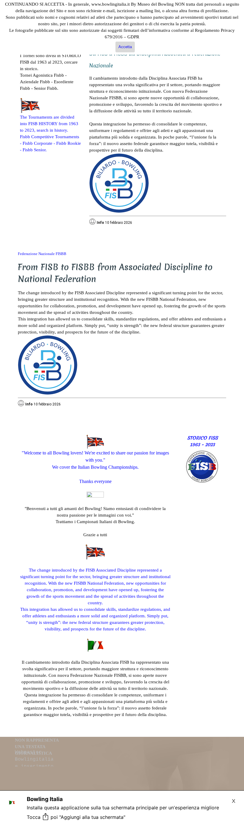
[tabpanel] (50, 96)
